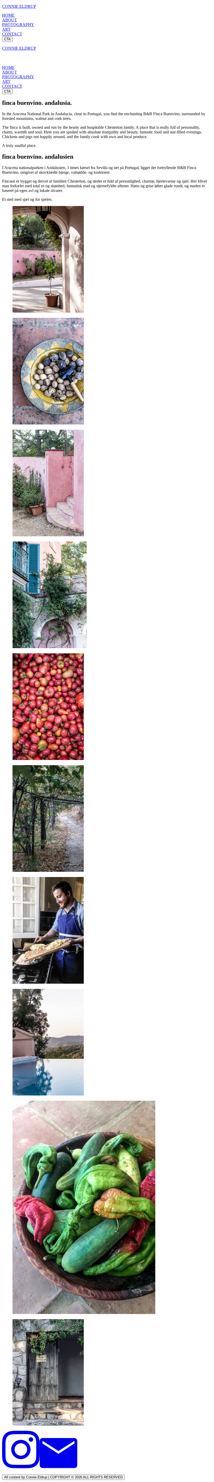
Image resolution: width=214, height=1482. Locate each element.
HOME (8, 15)
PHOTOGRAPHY (18, 24)
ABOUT (9, 20)
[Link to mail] (58, 1467)
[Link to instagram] (21, 1467)
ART (6, 29)
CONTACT (12, 34)
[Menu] (7, 60)
